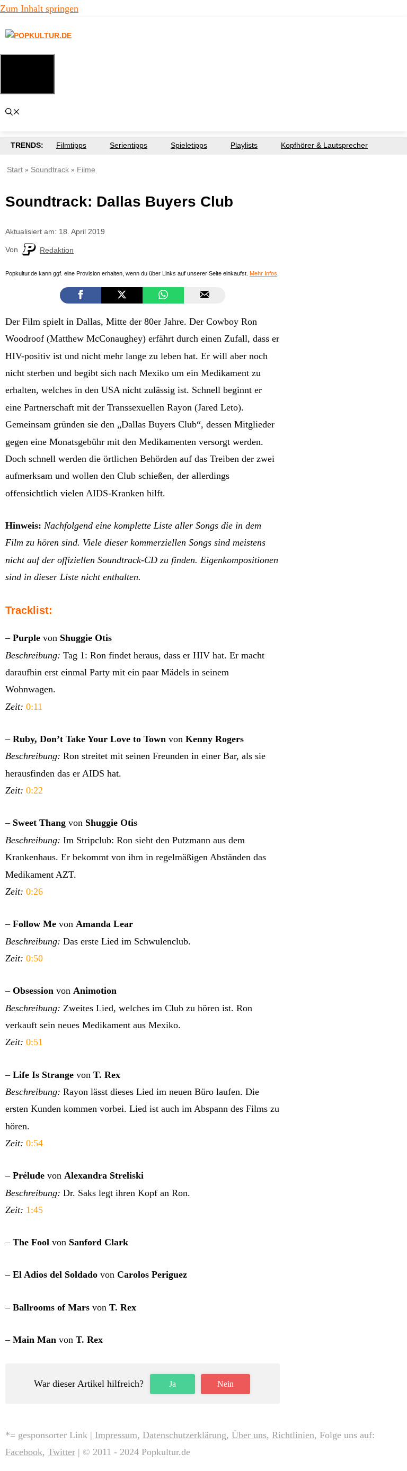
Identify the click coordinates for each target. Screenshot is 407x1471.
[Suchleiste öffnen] (12, 113)
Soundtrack (50, 169)
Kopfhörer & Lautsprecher (324, 145)
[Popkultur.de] (71, 36)
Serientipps (128, 145)
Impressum (116, 1435)
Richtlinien (293, 1435)
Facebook (23, 1452)
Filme (86, 169)
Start (15, 169)
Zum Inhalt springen (39, 8)
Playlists (244, 145)
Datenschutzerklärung (184, 1435)
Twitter (61, 1452)
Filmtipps (71, 145)
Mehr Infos (263, 273)
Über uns (249, 1435)
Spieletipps (189, 145)
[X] (122, 295)
